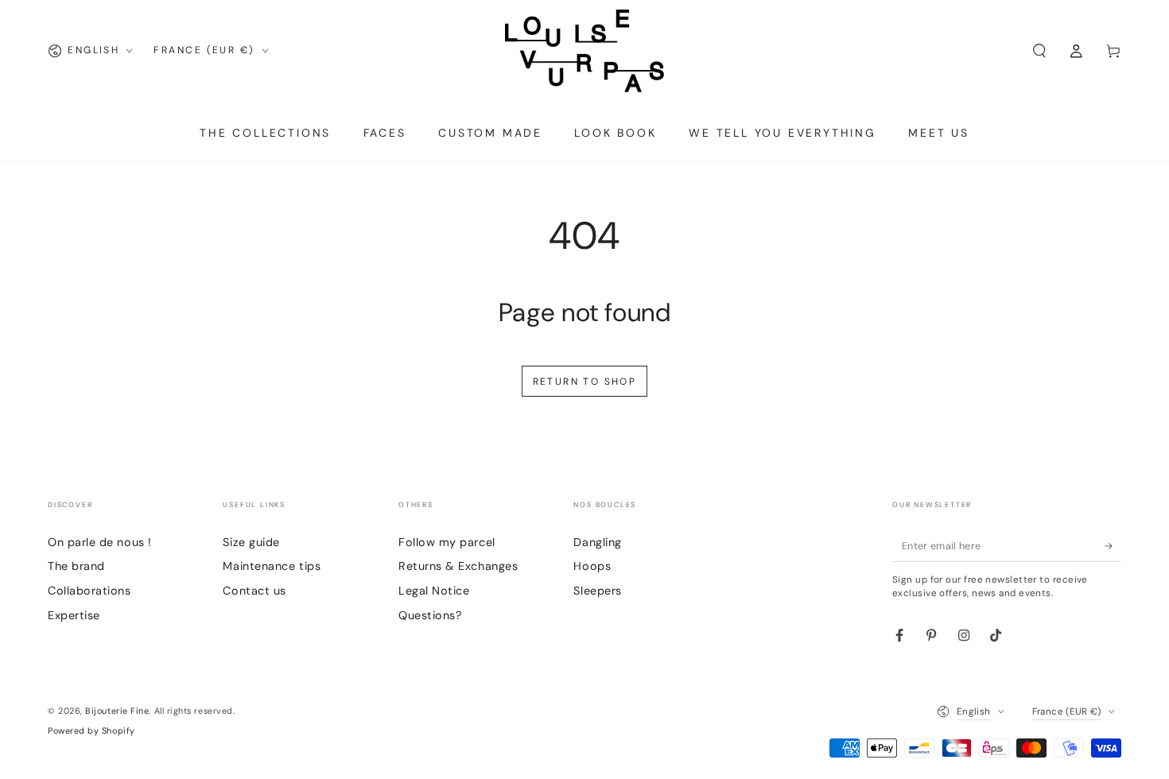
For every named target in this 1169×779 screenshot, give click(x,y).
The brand (76, 566)
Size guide (251, 542)
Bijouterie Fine (117, 710)
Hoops (592, 566)
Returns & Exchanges (458, 566)
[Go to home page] (584, 51)
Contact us (254, 590)
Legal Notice (433, 590)
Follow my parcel (446, 542)
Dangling (597, 542)
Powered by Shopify (91, 730)
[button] (1039, 51)
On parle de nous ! (100, 542)
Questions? (430, 615)
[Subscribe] (1113, 546)
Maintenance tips (271, 566)
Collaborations (89, 590)
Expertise (74, 615)
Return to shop (585, 381)
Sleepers (597, 590)
